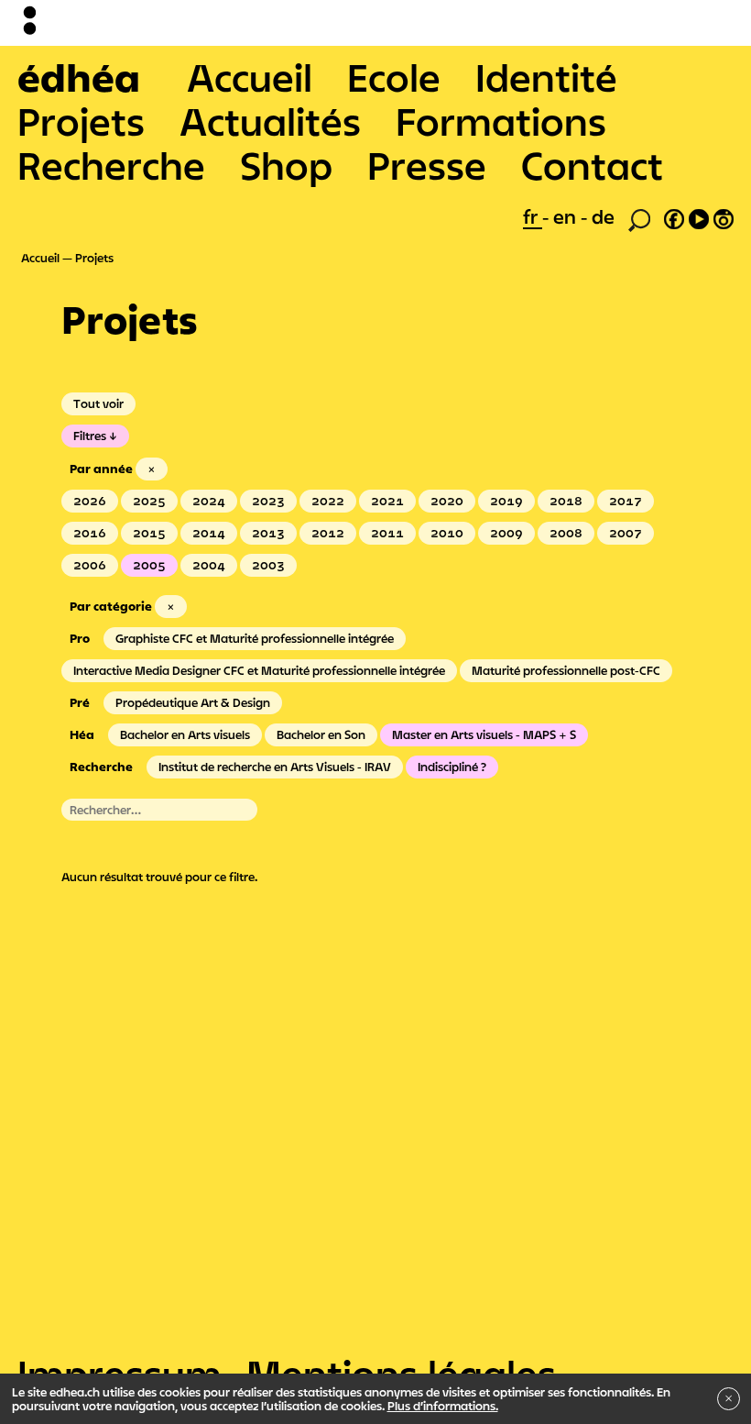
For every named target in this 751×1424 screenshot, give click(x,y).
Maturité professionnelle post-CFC (566, 670)
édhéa (78, 77)
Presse (426, 165)
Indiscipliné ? (452, 766)
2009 (506, 532)
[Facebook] (674, 216)
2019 (506, 500)
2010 (446, 532)
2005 (149, 564)
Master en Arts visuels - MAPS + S (484, 734)
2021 (387, 500)
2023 (268, 500)
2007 (625, 532)
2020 (446, 500)
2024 (208, 500)
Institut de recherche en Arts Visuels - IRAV (274, 766)
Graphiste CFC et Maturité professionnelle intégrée (254, 638)
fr (532, 216)
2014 (208, 532)
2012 (327, 532)
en (567, 216)
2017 (625, 500)
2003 (268, 564)
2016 (89, 532)
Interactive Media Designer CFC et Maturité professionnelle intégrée (259, 670)
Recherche (111, 165)
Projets (81, 121)
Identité (546, 77)
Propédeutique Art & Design (192, 702)
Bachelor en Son (321, 734)
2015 (149, 532)
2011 (387, 532)
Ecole (394, 77)
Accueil (249, 77)
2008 (566, 532)
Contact (592, 165)
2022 (327, 500)
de (603, 216)
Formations (501, 121)
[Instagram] (723, 216)
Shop (286, 165)
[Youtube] (699, 216)
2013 (268, 532)
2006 (89, 564)
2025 (149, 500)
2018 (566, 500)
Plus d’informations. (442, 1405)
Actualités (270, 121)
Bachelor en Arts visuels (185, 734)
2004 (208, 564)
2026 (89, 500)
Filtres (89, 435)
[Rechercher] (639, 218)
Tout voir (98, 403)
